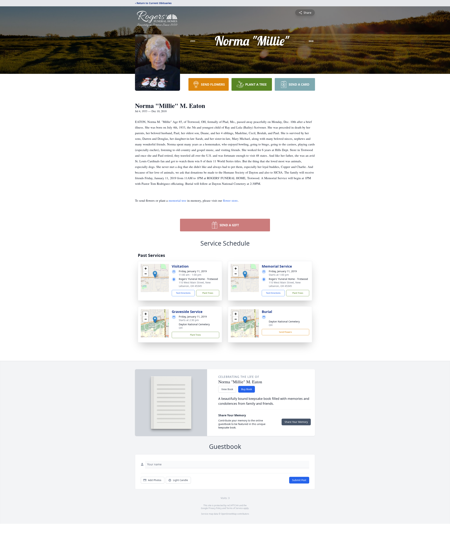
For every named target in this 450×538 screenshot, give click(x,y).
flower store (230, 200)
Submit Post (299, 480)
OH (180, 327)
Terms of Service (234, 508)
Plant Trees (207, 293)
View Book (227, 389)
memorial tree (177, 200)
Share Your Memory (296, 422)
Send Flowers (285, 332)
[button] (155, 274)
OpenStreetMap (229, 513)
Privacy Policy (215, 508)
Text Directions (183, 293)
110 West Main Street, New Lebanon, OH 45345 (195, 284)
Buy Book (246, 389)
